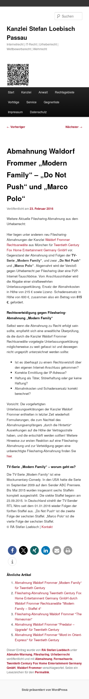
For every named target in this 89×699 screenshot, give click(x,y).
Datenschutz (38, 112)
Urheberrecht (60, 654)
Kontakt (47, 526)
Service (31, 102)
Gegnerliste (51, 102)
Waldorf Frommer (29, 667)
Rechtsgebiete (64, 92)
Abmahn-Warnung (19, 654)
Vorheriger (16, 127)
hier (9, 456)
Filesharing (41, 654)
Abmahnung (43, 659)
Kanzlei (26, 92)
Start (11, 92)
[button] (12, 550)
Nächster (74, 127)
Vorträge (13, 102)
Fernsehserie (63, 659)
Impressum (15, 112)
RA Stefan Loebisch (55, 650)
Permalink (42, 672)
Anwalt (43, 92)
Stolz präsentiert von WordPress (44, 689)
